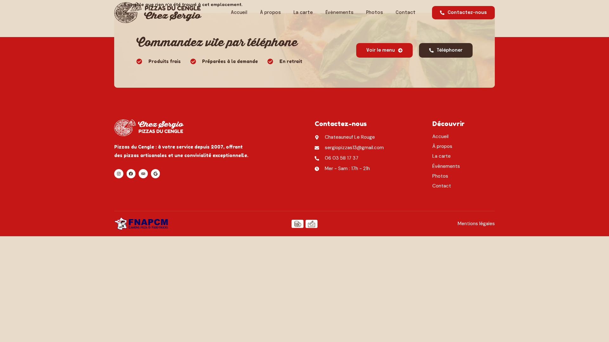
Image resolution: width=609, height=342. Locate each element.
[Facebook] (131, 173)
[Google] (155, 173)
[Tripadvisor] (143, 173)
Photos (374, 12)
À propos (270, 12)
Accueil (239, 12)
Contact (406, 12)
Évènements (339, 12)
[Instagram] (118, 173)
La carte (303, 12)
